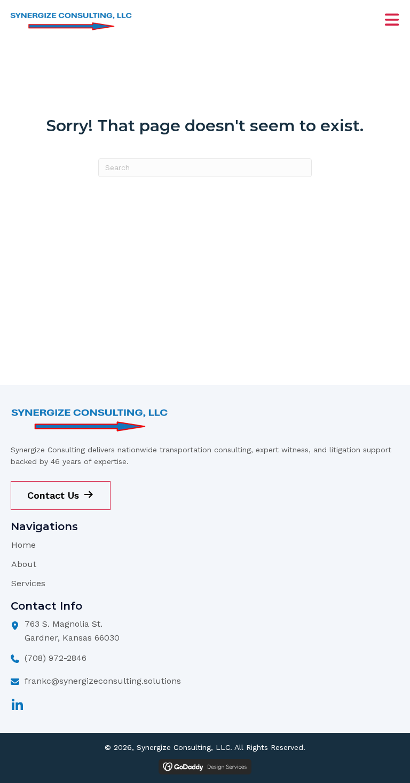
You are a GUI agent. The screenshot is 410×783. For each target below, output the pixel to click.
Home (23, 545)
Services (28, 583)
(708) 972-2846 (55, 658)
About (23, 564)
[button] (17, 705)
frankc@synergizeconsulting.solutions (103, 681)
